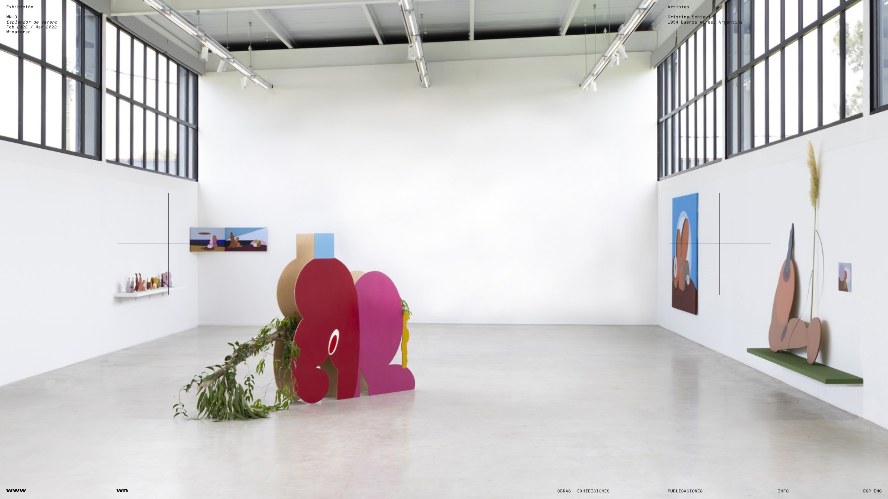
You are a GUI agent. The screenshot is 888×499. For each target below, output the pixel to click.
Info (783, 491)
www (16, 490)
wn (122, 490)
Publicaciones (685, 491)
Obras (564, 491)
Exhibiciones (593, 491)
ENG (878, 491)
